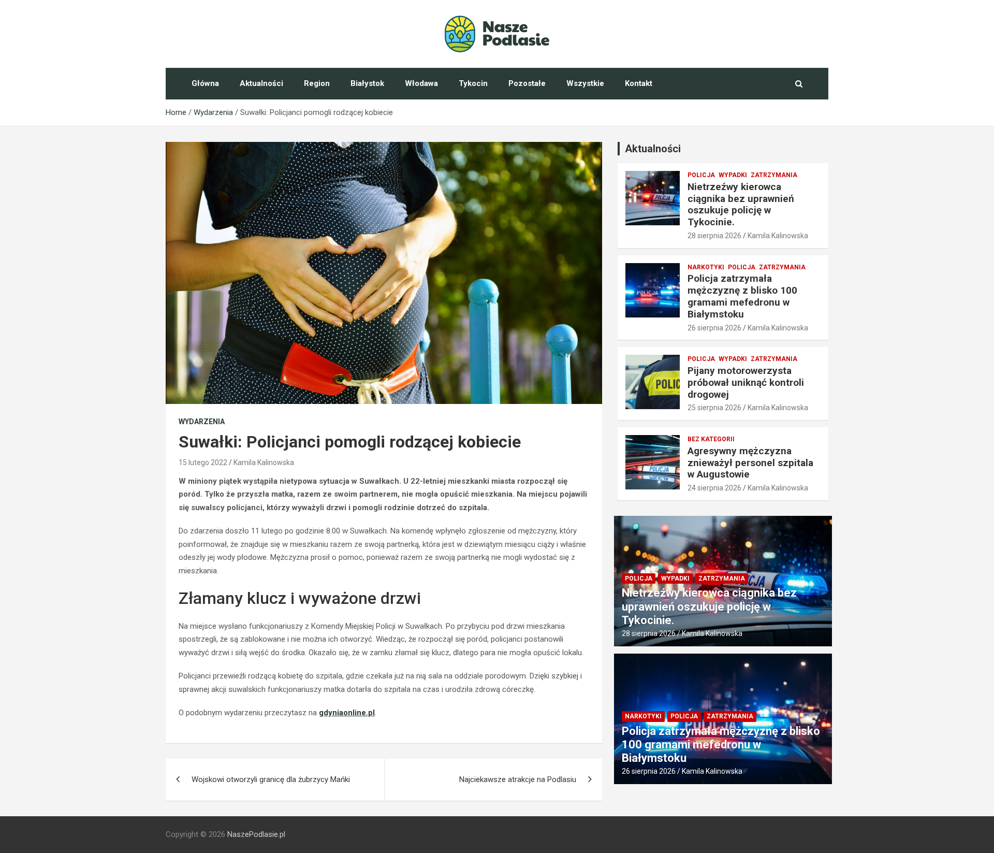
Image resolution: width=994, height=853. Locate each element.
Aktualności (261, 83)
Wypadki (733, 175)
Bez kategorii (711, 439)
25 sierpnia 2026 (714, 407)
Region (317, 83)
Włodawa (421, 83)
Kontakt (638, 83)
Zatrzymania (774, 175)
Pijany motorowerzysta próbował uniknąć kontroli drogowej (746, 382)
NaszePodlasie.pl (256, 834)
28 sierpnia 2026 (714, 236)
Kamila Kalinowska (263, 462)
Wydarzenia (202, 421)
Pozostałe (527, 83)
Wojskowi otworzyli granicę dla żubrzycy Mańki (271, 779)
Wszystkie (585, 83)
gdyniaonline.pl (347, 712)
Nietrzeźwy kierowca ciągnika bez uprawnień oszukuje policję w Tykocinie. (741, 204)
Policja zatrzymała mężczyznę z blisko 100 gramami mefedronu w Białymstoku (742, 296)
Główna (205, 83)
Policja (701, 175)
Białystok (367, 83)
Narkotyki (706, 267)
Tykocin (473, 83)
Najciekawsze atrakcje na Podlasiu (517, 779)
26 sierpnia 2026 (714, 328)
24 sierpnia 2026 (714, 488)
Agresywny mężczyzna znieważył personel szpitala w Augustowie (750, 463)
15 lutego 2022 (203, 462)
